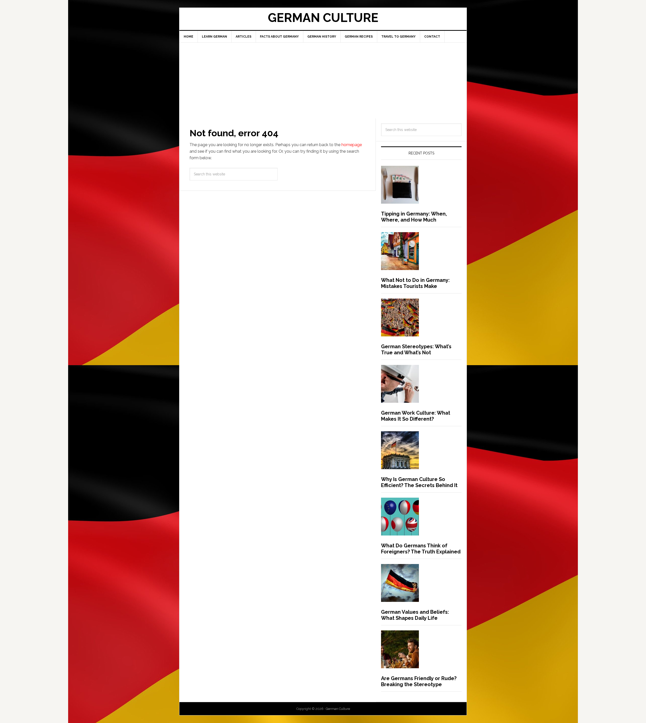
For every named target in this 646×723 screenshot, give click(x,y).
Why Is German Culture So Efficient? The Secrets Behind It (419, 482)
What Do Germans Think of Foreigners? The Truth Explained (421, 549)
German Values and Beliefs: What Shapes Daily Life (415, 615)
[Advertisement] (323, 80)
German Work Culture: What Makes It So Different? (415, 416)
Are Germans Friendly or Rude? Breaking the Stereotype (418, 681)
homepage (351, 144)
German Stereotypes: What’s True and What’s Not (416, 349)
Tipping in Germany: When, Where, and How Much (414, 217)
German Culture (323, 18)
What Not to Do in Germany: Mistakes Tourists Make (415, 283)
